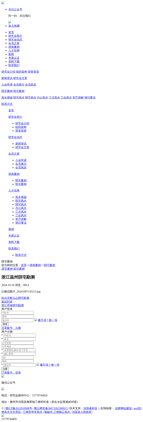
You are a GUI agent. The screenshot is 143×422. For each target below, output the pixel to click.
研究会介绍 (8, 71)
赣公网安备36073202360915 (51, 408)
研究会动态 (15, 39)
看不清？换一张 (47, 320)
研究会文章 (20, 78)
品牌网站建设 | (124, 408)
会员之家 (14, 43)
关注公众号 (15, 9)
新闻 (11, 54)
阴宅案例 (7, 91)
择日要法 (90, 97)
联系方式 (7, 103)
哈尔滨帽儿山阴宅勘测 (15, 297)
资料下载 (14, 61)
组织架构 (21, 71)
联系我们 (14, 65)
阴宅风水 (30, 97)
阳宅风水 (18, 97)
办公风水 (42, 97)
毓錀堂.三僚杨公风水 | (57, 411)
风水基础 (7, 97)
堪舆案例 (14, 46)
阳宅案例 (18, 91)
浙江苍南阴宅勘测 (12, 305)
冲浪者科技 (90, 408)
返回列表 (7, 301)
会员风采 (30, 84)
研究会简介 (15, 35)
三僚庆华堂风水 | (33, 411)
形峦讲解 (78, 97)
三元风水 (54, 97)
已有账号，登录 (11, 372)
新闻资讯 (7, 78)
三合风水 (66, 97)
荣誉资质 (33, 71)
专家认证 (14, 57)
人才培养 (14, 50)
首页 (11, 32)
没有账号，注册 (11, 327)
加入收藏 (14, 25)
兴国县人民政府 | (82, 411)
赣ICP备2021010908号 (18, 408)
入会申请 (7, 84)
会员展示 (18, 84)
